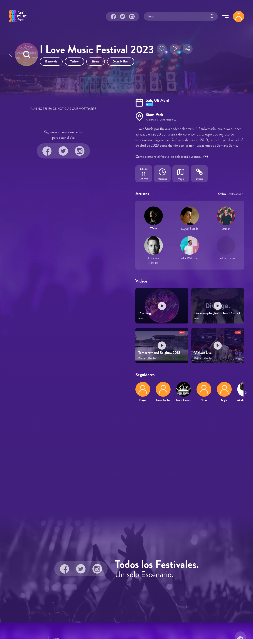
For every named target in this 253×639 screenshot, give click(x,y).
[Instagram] (132, 16)
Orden (222, 194)
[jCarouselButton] (245, 392)
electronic (51, 61)
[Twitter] (122, 16)
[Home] (18, 22)
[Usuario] (238, 16)
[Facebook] (113, 16)
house (95, 61)
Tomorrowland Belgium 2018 (159, 352)
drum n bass (121, 61)
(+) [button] (205, 156)
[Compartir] (188, 50)
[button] (162, 50)
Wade (153, 228)
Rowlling (144, 313)
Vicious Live (203, 352)
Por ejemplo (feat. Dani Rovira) (217, 313)
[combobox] (235, 194)
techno (74, 61)
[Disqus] (126, 458)
